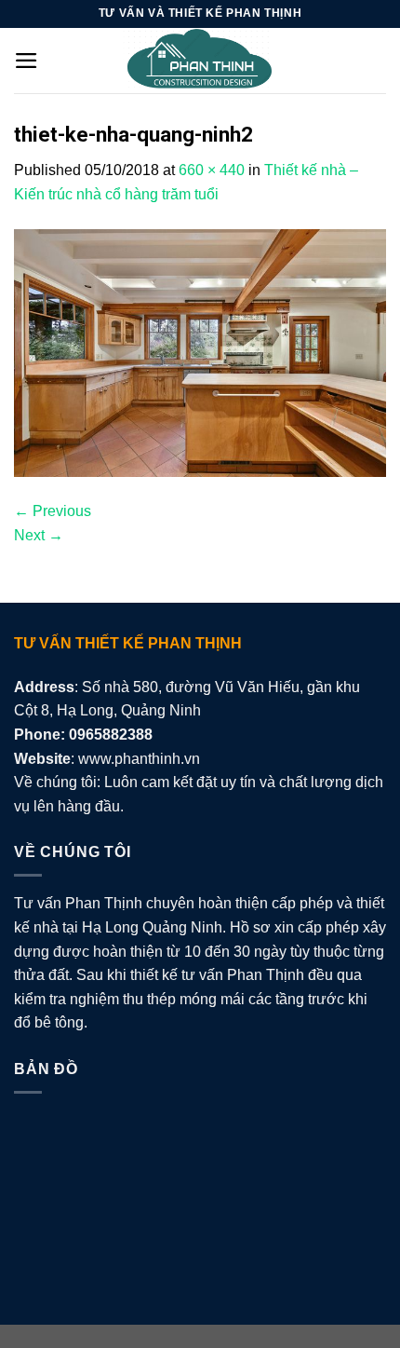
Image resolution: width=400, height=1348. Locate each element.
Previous (52, 511)
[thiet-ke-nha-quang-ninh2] (200, 352)
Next (38, 535)
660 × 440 (212, 170)
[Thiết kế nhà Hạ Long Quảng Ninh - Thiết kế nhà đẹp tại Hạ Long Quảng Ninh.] (200, 60)
